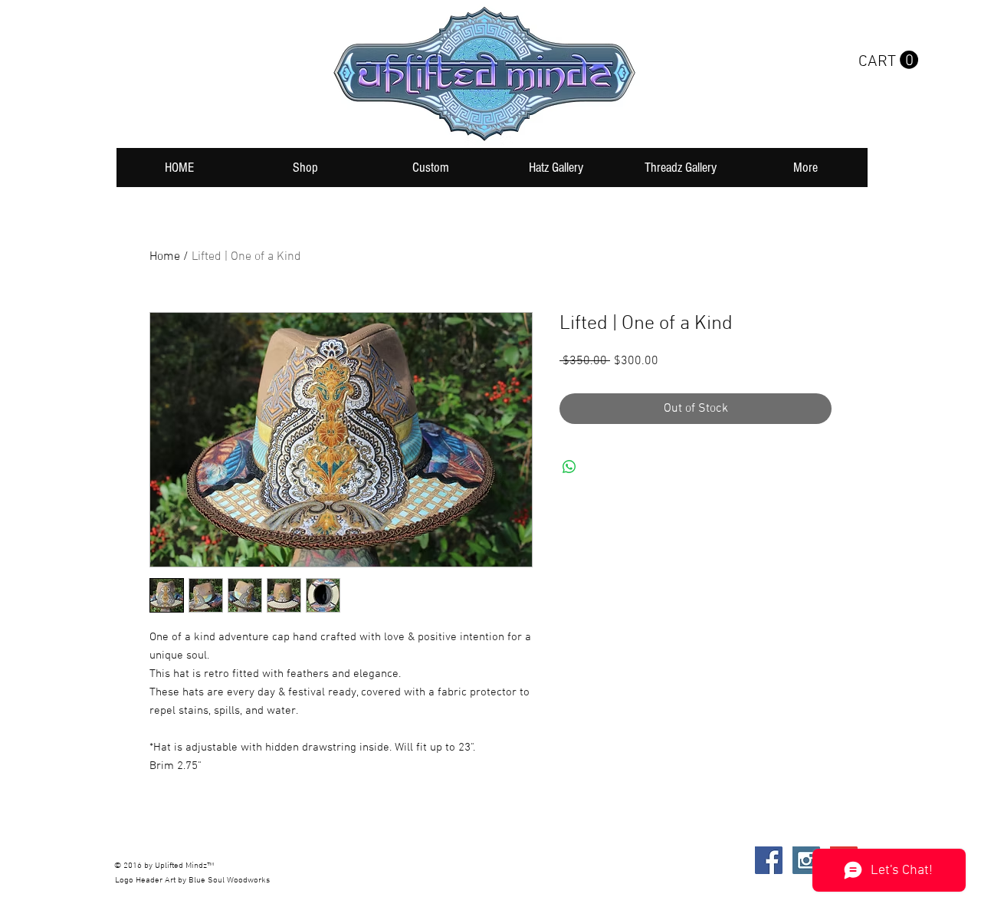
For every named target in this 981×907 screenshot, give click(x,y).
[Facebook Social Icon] (769, 860)
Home (164, 257)
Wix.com (344, 860)
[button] (888, 60)
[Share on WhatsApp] (569, 467)
